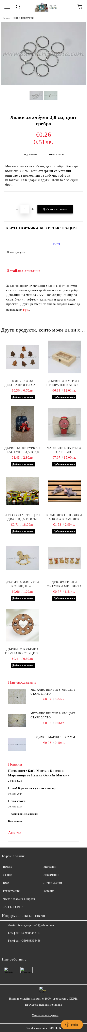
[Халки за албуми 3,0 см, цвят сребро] (43, 84)
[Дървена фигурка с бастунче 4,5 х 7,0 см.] (22, 424)
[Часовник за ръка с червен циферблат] (64, 424)
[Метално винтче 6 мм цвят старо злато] (17, 697)
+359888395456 (30, 940)
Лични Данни (53, 882)
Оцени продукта (16, 252)
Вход (6, 882)
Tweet (56, 244)
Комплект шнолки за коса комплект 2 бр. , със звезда (64, 517)
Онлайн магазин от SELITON (43, 1028)
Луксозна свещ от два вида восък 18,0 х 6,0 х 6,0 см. (22, 517)
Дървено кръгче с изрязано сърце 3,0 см (22, 651)
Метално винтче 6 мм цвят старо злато (53, 691)
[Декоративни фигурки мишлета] (64, 558)
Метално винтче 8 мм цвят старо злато (53, 715)
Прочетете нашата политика (43, 1004)
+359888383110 (30, 933)
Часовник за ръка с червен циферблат (64, 450)
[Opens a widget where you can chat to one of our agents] (72, 1025)
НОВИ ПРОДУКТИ (24, 18)
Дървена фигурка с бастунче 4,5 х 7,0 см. (22, 450)
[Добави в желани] (80, 198)
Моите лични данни (45, 1015)
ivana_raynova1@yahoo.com (36, 925)
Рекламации (51, 874)
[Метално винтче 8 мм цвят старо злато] (17, 721)
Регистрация (11, 890)
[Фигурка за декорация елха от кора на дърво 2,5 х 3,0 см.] (22, 357)
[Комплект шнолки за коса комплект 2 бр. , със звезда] (64, 491)
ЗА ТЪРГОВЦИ (13, 907)
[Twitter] (16, 949)
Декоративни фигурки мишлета (64, 584)
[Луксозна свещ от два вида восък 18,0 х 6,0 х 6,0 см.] (22, 491)
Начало (6, 18)
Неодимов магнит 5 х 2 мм (53, 737)
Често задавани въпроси (19, 898)
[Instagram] (25, 949)
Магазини (50, 866)
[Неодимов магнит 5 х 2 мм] (17, 744)
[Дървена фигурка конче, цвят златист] (22, 558)
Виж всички (15, 821)
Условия (49, 890)
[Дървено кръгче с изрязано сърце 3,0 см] (22, 625)
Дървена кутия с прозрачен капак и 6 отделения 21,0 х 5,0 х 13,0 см (64, 383)
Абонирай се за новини (24, 813)
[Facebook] (7, 949)
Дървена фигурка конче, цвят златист (22, 584)
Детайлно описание (23, 271)
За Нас (7, 874)
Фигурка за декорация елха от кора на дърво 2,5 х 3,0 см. (22, 383)
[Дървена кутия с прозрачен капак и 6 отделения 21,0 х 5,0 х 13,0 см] (64, 357)
